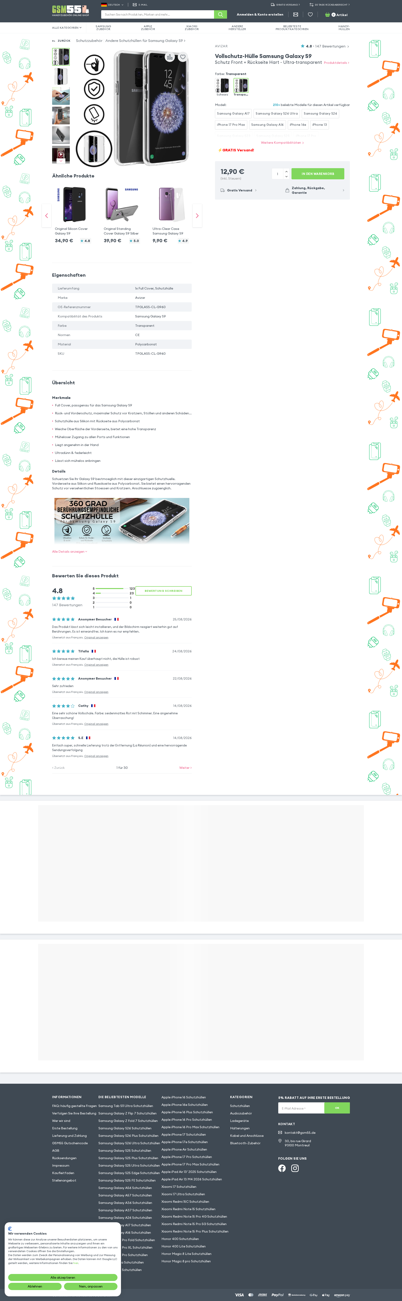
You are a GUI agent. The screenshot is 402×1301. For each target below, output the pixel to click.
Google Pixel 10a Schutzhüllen (121, 1262)
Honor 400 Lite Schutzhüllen (183, 1246)
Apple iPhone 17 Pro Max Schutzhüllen (190, 1164)
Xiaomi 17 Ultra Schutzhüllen (183, 1194)
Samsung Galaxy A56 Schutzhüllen (125, 1188)
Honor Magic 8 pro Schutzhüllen (186, 1261)
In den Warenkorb (318, 174)
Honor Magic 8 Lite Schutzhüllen (186, 1254)
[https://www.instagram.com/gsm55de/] (295, 1168)
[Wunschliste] (310, 14)
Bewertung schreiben (164, 591)
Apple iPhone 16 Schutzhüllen (183, 1097)
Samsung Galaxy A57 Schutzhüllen (125, 1195)
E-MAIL (143, 4)
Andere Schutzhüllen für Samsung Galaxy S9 (144, 40)
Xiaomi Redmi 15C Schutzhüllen (185, 1201)
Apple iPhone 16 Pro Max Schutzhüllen (190, 1127)
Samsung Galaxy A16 (267, 124)
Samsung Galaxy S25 (273, 136)
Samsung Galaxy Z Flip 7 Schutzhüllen (127, 1113)
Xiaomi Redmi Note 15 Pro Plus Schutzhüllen (194, 1231)
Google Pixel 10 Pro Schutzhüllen (123, 1255)
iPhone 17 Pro (306, 136)
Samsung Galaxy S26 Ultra (277, 113)
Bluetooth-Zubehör (245, 1143)
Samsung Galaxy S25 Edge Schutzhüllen (129, 1173)
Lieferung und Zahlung (69, 1136)
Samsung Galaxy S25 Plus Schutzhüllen (128, 1158)
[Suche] (220, 14)
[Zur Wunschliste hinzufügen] (183, 57)
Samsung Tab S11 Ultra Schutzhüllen (125, 1106)
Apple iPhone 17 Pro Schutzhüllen (186, 1157)
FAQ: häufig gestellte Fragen (74, 1106)
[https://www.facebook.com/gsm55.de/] (282, 1168)
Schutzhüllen (240, 1106)
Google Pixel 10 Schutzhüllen (120, 1270)
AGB (55, 1150)
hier (75, 1263)
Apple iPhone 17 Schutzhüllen (183, 1134)
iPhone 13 (319, 124)
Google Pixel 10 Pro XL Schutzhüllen (125, 1247)
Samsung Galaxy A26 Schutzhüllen (125, 1218)
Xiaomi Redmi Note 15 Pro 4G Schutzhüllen (194, 1216)
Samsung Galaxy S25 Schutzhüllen (124, 1150)
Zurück (64, 40)
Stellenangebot (64, 1180)
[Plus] (286, 176)
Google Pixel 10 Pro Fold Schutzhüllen (126, 1240)
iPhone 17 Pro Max (231, 124)
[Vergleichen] (170, 57)
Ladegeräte (239, 1121)
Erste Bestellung (64, 1128)
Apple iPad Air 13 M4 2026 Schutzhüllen (191, 1179)
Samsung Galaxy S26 (320, 113)
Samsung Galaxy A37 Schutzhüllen (125, 1210)
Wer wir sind (61, 1121)
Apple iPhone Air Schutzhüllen (184, 1149)
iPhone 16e (298, 124)
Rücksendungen (64, 1158)
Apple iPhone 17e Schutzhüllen (184, 1142)
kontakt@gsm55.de (300, 1133)
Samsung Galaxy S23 (233, 136)
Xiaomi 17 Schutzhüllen (178, 1187)
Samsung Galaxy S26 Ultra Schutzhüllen (129, 1143)
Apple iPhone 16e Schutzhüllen (184, 1105)
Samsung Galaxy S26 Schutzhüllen (124, 1128)
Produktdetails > (336, 63)
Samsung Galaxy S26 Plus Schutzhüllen (128, 1136)
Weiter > (185, 768)
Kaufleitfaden (63, 1173)
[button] (73, 211)
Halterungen (240, 1128)
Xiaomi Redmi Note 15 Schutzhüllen (188, 1209)
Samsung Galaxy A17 (233, 113)
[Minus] (286, 171)
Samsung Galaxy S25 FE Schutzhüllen (127, 1180)
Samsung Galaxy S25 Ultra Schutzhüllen (129, 1165)
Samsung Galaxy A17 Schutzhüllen (124, 1225)
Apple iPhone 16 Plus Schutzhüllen (187, 1112)
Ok (337, 1108)
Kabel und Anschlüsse (247, 1136)
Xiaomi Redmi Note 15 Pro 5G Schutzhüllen (194, 1224)
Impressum (60, 1165)
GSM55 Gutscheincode (70, 1143)
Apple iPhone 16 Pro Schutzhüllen (186, 1119)
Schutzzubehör (89, 40)
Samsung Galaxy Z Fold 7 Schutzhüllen (128, 1121)
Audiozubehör (241, 1113)
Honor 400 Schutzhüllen (180, 1239)
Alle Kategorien (65, 27)
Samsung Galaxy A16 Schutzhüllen (124, 1232)
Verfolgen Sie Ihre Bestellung (74, 1113)
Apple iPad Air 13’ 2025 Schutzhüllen (189, 1172)
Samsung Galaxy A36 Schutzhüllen (125, 1203)
